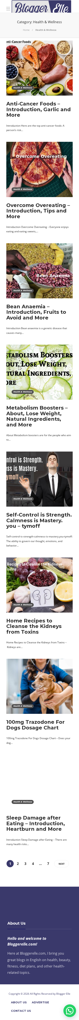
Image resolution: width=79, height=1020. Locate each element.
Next (61, 863)
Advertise (40, 1002)
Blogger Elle (63, 994)
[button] (69, 1010)
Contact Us (21, 1010)
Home (26, 29)
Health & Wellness (22, 88)
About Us (19, 1002)
